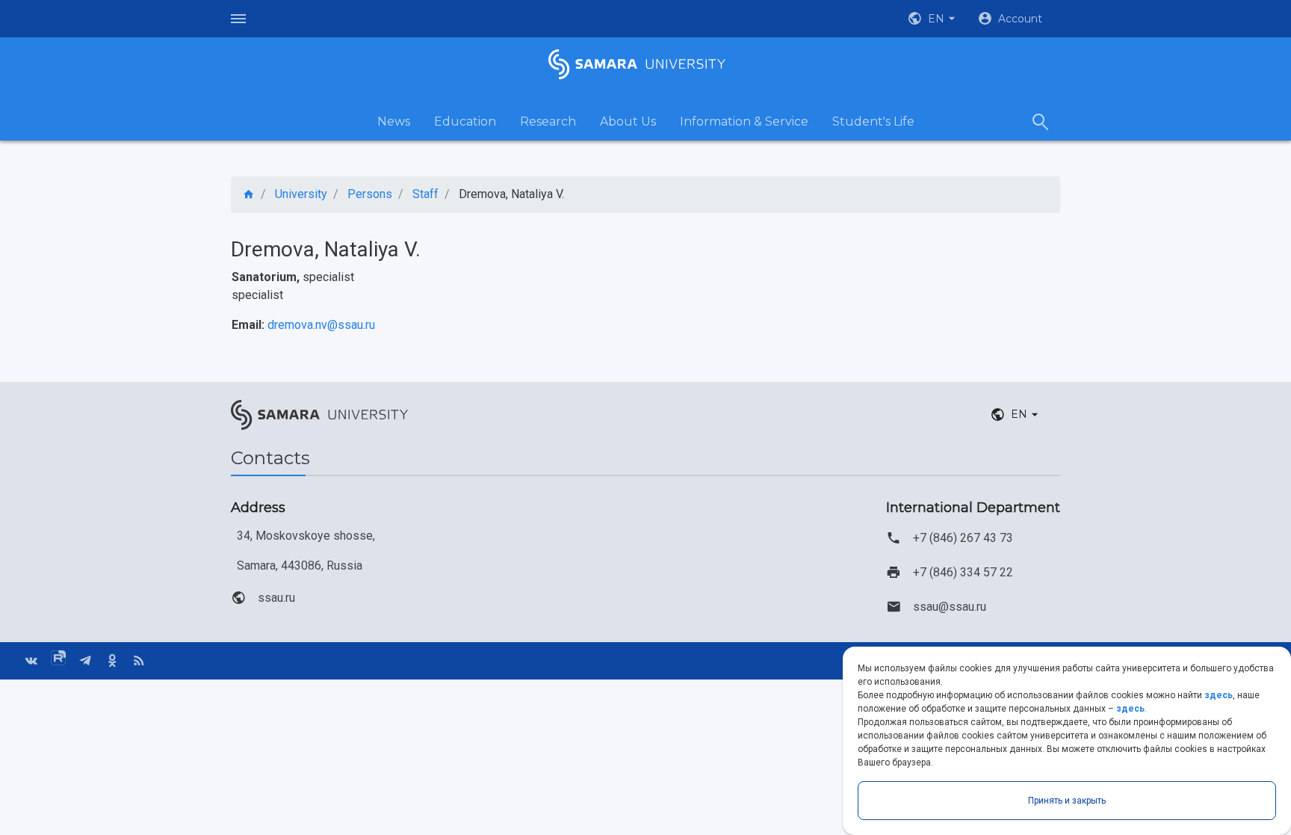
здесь (1218, 695)
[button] (933, 18)
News (393, 121)
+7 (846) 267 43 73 (963, 538)
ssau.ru (276, 598)
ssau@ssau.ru (949, 607)
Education (465, 121)
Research (548, 121)
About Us (628, 121)
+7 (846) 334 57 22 (963, 572)
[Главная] (249, 195)
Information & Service (744, 121)
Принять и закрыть (1067, 800)
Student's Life (873, 121)
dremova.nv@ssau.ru (321, 325)
